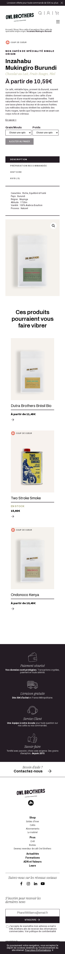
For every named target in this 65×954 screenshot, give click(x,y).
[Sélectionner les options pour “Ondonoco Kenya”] (13, 608)
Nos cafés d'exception (29, 29)
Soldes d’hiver (32, 821)
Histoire (16, 172)
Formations (32, 858)
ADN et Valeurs (32, 862)
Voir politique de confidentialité (40, 931)
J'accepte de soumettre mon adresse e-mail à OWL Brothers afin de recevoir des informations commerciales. (33, 929)
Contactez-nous (28, 771)
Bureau (32, 845)
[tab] (32, 159)
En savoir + (10, 120)
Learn (32, 866)
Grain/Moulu (13, 127)
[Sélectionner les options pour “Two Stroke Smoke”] (13, 516)
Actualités (32, 854)
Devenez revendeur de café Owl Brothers (32, 849)
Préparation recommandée (28, 166)
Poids (36, 127)
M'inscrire (31, 919)
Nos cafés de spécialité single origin (29, 52)
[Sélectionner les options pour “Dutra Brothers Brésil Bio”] (13, 419)
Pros (32, 837)
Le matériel (32, 832)
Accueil (8, 29)
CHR (32, 841)
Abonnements (32, 829)
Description (18, 159)
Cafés (32, 825)
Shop (16, 29)
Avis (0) (15, 178)
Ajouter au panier (19, 141)
